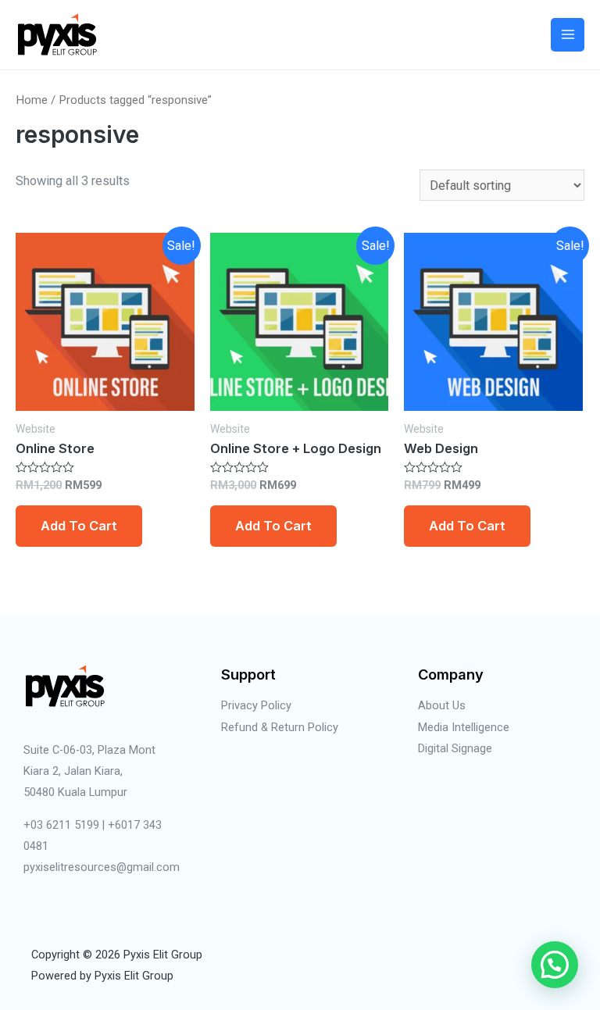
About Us (442, 705)
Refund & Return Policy (279, 727)
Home (32, 100)
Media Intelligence (463, 727)
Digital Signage (455, 748)
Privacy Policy (256, 705)
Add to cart (79, 526)
